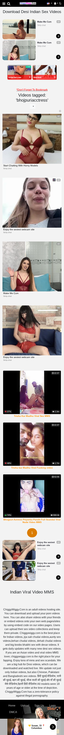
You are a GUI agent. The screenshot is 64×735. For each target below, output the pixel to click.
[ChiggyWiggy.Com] (28, 3)
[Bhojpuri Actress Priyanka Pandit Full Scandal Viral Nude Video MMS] (32, 496)
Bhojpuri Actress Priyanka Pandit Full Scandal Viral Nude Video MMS (32, 520)
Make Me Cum (44, 22)
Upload (25, 705)
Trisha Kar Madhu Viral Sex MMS (32, 416)
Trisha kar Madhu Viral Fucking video (32, 467)
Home (11, 705)
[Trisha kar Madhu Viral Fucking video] (32, 444)
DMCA (13, 712)
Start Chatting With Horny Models (20, 165)
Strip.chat (41, 25)
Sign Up (39, 705)
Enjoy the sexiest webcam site (18, 229)
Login (52, 705)
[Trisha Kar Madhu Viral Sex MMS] (32, 392)
